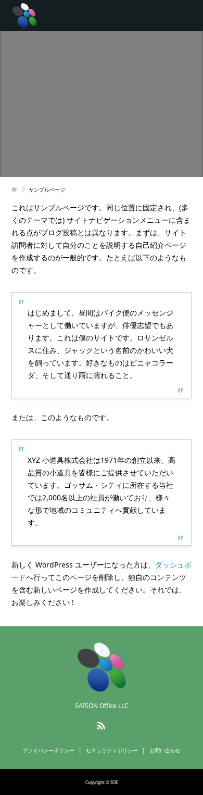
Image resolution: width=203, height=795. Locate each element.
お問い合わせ (165, 750)
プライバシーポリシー (48, 750)
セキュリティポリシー (112, 750)
